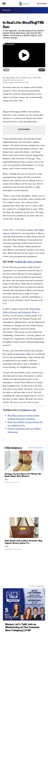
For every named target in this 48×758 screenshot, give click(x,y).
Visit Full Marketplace (35, 448)
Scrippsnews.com (28, 409)
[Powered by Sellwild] (40, 586)
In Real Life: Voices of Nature (28, 261)
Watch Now (41, 3)
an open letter (19, 353)
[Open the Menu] (4, 3)
